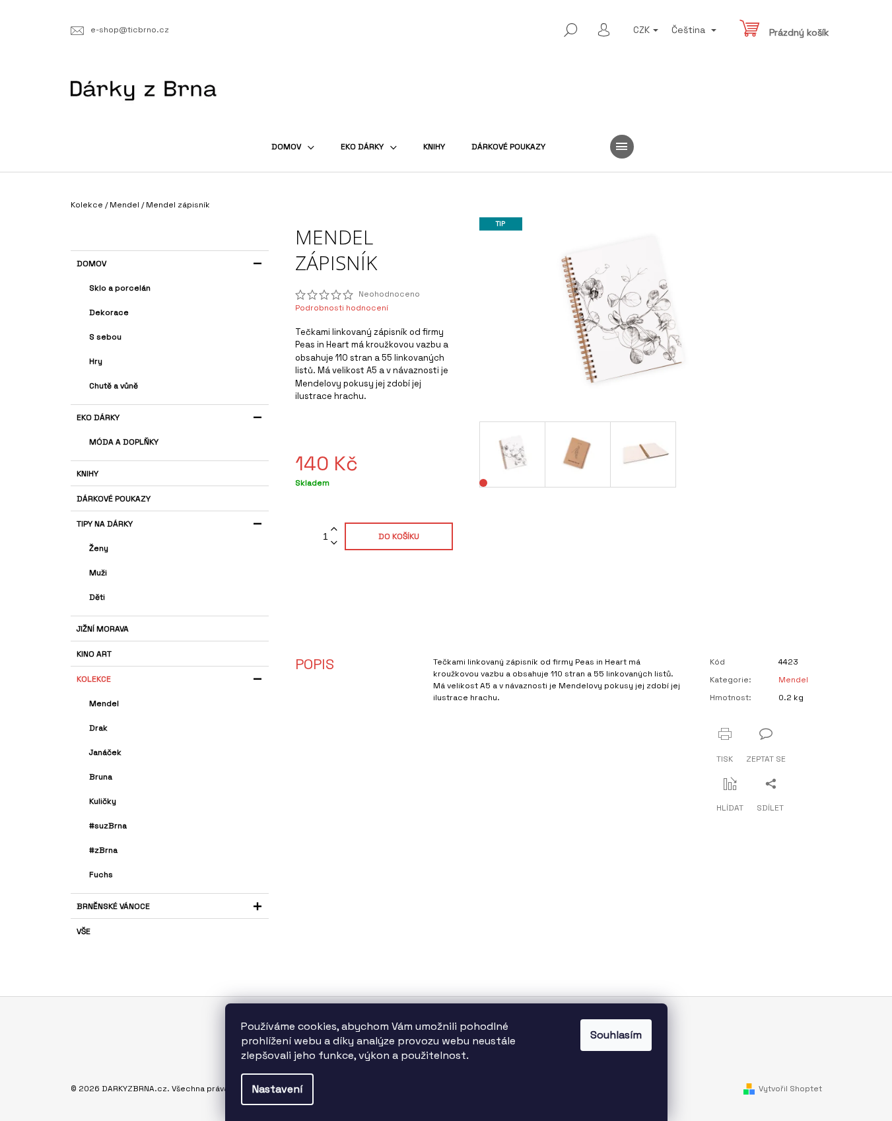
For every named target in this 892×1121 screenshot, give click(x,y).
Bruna (100, 777)
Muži (98, 572)
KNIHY (87, 473)
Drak (98, 728)
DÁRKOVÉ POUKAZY (114, 498)
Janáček (105, 752)
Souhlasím (616, 1035)
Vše (83, 931)
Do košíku (398, 536)
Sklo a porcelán (120, 288)
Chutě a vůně (113, 385)
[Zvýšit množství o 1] (334, 529)
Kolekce (94, 679)
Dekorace (109, 312)
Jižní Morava (103, 629)
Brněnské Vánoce (113, 906)
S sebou (105, 337)
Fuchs (101, 874)
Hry (95, 361)
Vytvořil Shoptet (790, 1088)
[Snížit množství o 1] (334, 543)
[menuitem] (292, 147)
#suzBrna (108, 825)
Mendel (104, 703)
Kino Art (94, 654)
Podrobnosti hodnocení (341, 308)
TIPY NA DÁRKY (105, 524)
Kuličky (102, 801)
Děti (97, 597)
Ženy (98, 548)
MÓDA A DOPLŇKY (123, 442)
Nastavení (277, 1089)
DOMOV (91, 263)
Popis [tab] (314, 664)
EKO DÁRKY (98, 417)
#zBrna (103, 850)
